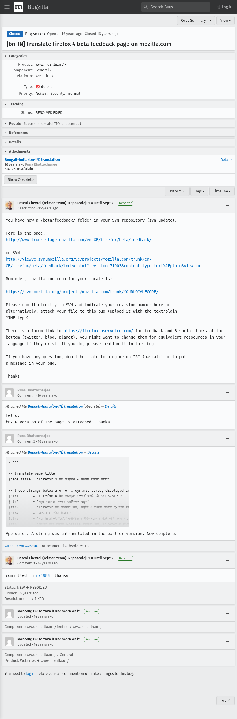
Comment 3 (26, 563)
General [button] (44, 70)
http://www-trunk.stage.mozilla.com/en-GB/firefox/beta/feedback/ (78, 239)
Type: (28, 86)
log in (31, 673)
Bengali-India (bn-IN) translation (32, 159)
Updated (24, 616)
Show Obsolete (21, 179)
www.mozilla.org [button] (51, 64)
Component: (22, 70)
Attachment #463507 (22, 546)
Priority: (26, 93)
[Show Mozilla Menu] (18, 7)
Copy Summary (193, 20)
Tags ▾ (199, 191)
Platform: (25, 76)
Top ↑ (225, 700)
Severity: (58, 93)
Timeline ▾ (222, 191)
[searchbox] (175, 7)
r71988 (43, 575)
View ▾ (225, 20)
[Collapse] (227, 205)
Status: (27, 112)
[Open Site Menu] (7, 7)
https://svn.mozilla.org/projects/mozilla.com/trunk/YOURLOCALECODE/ (82, 291)
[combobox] (175, 7)
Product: (25, 64)
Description (26, 208)
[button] (224, 7)
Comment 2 (26, 441)
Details (226, 159)
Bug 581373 (35, 33)
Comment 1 (26, 395)
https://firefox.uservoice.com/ (98, 330)
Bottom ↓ (177, 191)
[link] (67, 492)
